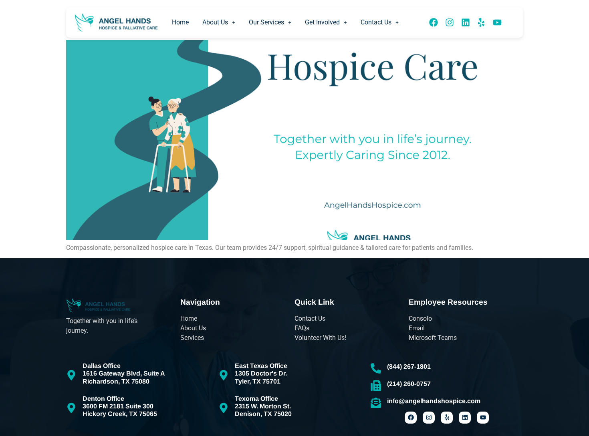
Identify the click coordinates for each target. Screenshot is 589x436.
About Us (215, 22)
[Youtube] (497, 22)
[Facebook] (434, 22)
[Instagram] (450, 22)
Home (180, 22)
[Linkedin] (466, 22)
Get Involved (322, 22)
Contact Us (376, 22)
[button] (219, 22)
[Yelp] (481, 22)
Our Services (266, 22)
